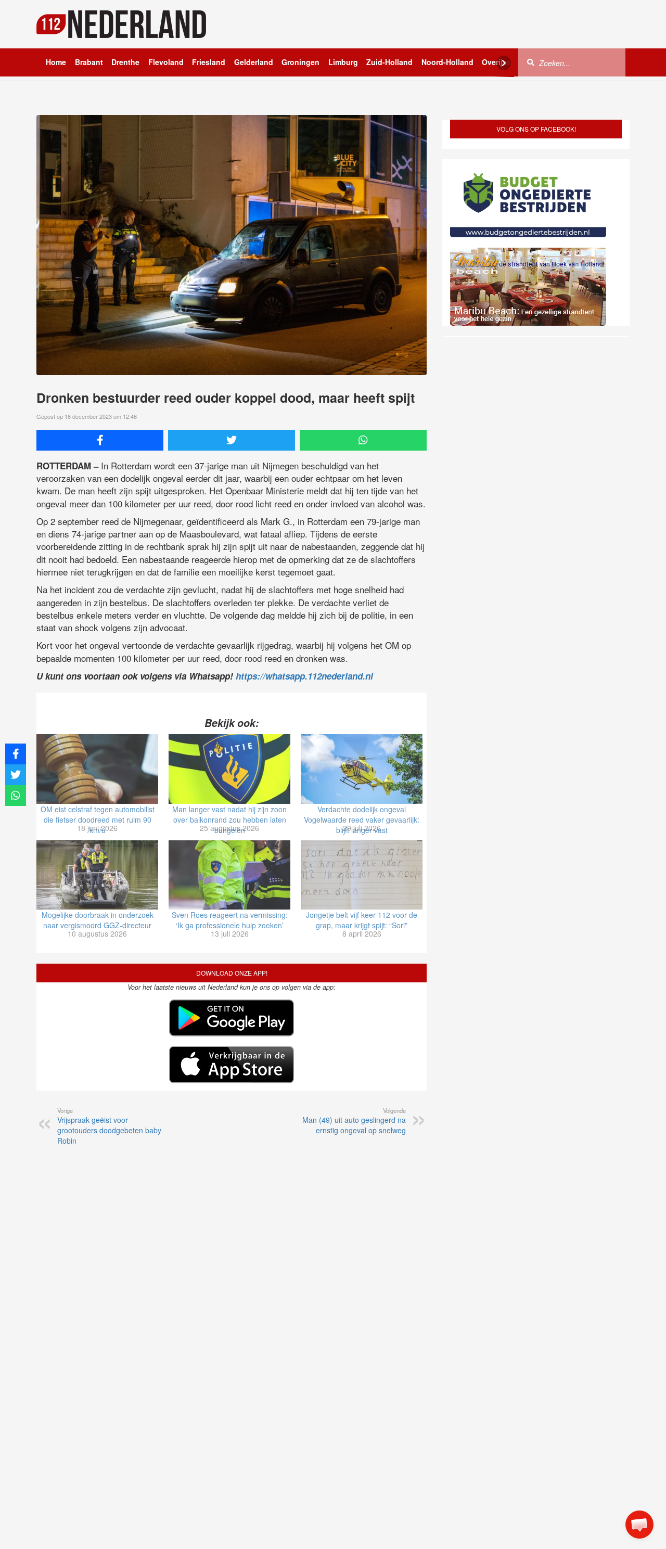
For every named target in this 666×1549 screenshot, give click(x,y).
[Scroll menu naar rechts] (503, 63)
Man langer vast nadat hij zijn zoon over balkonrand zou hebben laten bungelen (229, 819)
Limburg (343, 62)
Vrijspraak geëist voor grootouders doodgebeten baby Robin (109, 1126)
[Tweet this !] (231, 440)
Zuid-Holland (389, 62)
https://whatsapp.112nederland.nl (304, 676)
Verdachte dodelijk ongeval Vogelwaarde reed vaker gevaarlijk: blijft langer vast (361, 819)
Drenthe (125, 62)
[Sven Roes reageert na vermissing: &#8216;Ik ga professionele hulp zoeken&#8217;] (229, 875)
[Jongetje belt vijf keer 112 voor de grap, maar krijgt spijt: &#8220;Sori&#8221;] (361, 875)
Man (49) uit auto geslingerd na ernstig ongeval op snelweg (354, 1120)
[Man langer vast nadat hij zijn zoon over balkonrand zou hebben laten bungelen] (229, 769)
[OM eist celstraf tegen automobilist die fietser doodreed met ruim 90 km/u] (97, 769)
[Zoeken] (531, 61)
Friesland (208, 62)
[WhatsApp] (363, 440)
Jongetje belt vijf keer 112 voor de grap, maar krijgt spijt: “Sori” (361, 920)
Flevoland (166, 62)
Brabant (89, 62)
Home (56, 62)
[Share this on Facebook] (99, 440)
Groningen (300, 62)
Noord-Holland (447, 62)
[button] (639, 1524)
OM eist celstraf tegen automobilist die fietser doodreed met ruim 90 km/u (98, 819)
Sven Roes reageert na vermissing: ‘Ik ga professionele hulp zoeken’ (230, 920)
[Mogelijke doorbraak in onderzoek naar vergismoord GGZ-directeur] (97, 875)
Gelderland (253, 62)
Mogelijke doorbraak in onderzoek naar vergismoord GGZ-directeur (97, 920)
